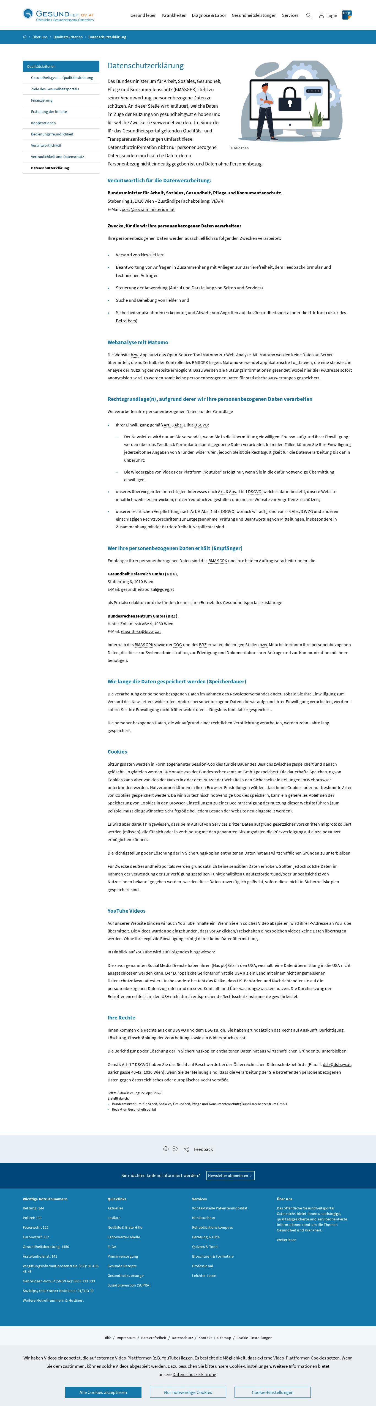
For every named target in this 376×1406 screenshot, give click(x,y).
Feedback (203, 1149)
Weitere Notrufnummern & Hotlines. (53, 1300)
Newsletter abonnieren (228, 1175)
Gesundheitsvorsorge (126, 1275)
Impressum (126, 1337)
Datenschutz (182, 1337)
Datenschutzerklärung (195, 1374)
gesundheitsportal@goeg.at (147, 589)
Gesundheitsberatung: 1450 (46, 1246)
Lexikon (114, 1217)
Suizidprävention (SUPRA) (129, 1285)
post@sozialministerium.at (148, 209)
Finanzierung (41, 100)
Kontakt (205, 1337)
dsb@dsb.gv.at (337, 1064)
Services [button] (290, 15)
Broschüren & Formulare (213, 1256)
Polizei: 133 (32, 1217)
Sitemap (224, 1337)
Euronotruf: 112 (36, 1236)
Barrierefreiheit (154, 1337)
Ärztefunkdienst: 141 (40, 1256)
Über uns (40, 36)
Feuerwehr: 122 (35, 1227)
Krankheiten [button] (174, 15)
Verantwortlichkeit (46, 145)
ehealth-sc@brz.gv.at (141, 631)
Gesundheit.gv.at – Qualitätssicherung (62, 77)
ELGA (112, 1246)
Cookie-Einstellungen (250, 1366)
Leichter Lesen (204, 1275)
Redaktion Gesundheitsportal (134, 1109)
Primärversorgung (123, 1256)
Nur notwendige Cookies (188, 1392)
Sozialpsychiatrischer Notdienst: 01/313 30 (58, 1290)
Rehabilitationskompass (212, 1227)
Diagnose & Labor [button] (209, 15)
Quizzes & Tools (205, 1246)
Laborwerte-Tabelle (124, 1236)
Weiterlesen (287, 1239)
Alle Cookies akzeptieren (103, 1392)
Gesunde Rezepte (122, 1265)
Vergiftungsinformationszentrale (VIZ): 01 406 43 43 (61, 1268)
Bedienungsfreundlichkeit (52, 134)
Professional (202, 1265)
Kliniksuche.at (204, 1217)
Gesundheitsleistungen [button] (254, 15)
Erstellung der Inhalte (49, 111)
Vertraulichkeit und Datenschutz (57, 156)
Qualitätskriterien (68, 36)
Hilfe (107, 1337)
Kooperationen (43, 122)
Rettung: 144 (33, 1208)
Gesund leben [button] (143, 15)
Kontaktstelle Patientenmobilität (220, 1208)
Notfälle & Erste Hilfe (125, 1227)
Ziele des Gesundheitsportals (55, 88)
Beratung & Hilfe (206, 1236)
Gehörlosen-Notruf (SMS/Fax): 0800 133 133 (59, 1281)
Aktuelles (116, 1208)
